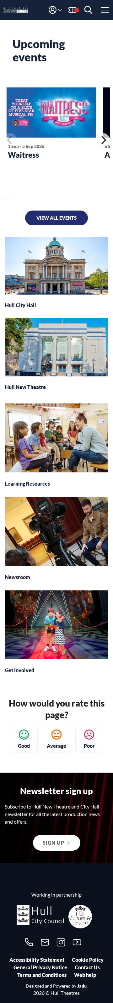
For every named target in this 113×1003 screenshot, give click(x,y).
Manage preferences (56, 988)
